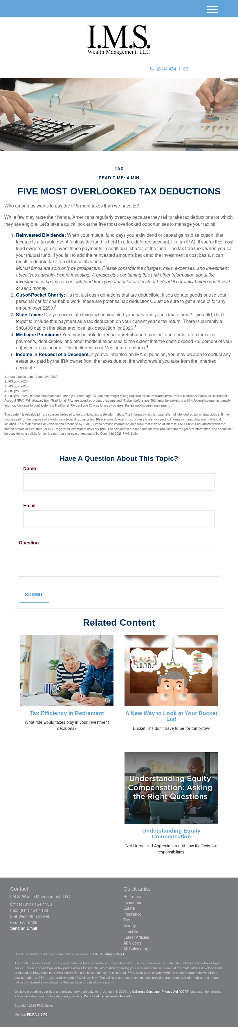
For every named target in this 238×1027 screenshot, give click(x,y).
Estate (129, 908)
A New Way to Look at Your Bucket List (171, 716)
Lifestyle (130, 931)
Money (129, 925)
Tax (126, 920)
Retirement (133, 896)
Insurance (132, 914)
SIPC (44, 1014)
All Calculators (136, 949)
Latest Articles (136, 937)
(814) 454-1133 (172, 68)
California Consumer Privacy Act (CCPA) (161, 991)
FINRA (32, 1014)
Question (29, 542)
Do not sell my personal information (108, 996)
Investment (133, 902)
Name (29, 468)
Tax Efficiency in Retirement (67, 713)
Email (29, 505)
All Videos (132, 943)
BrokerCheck (115, 954)
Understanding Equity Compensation (171, 834)
